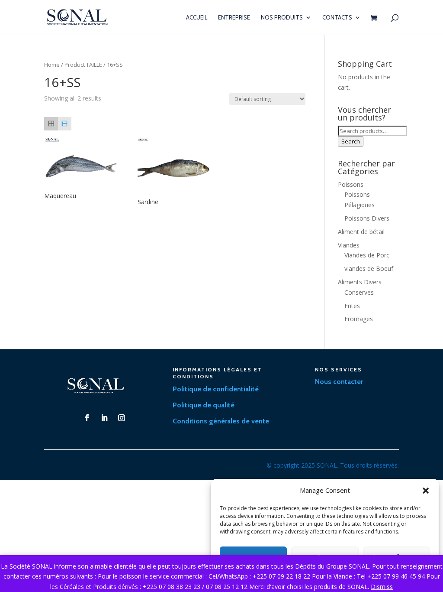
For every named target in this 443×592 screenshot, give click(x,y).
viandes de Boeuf (368, 268)
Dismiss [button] (382, 586)
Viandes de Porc (366, 255)
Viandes (349, 245)
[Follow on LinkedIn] (104, 418)
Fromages (358, 319)
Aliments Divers (360, 282)
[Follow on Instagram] (121, 418)
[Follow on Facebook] (87, 418)
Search (350, 141)
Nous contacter (339, 381)
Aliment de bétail (361, 232)
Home (52, 64)
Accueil (196, 17)
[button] (425, 490)
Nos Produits (282, 17)
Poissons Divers (366, 218)
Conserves (359, 292)
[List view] (64, 123)
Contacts (337, 17)
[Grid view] (51, 123)
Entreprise (234, 17)
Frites (352, 306)
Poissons (350, 184)
